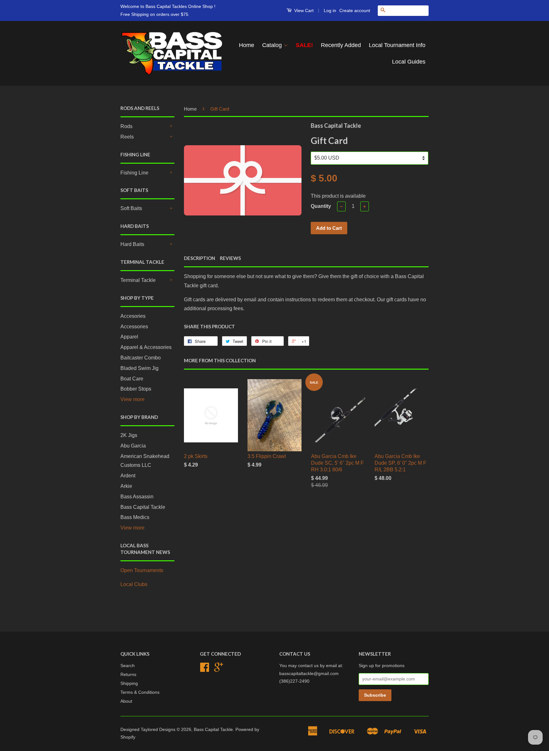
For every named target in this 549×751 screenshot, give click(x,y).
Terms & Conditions (139, 692)
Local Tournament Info (397, 45)
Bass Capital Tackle (142, 507)
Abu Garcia (133, 445)
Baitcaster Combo (140, 357)
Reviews (230, 258)
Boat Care (131, 378)
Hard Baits (132, 244)
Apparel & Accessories (146, 347)
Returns (128, 674)
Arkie (126, 486)
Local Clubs (133, 584)
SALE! (304, 45)
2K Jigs (128, 435)
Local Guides (408, 61)
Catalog (272, 45)
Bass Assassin (136, 496)
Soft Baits (131, 208)
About (126, 701)
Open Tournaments (141, 570)
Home (246, 45)
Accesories (133, 316)
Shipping (129, 683)
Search (127, 665)
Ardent (127, 475)
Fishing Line (134, 172)
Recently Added (341, 45)
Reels (127, 137)
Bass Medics (134, 517)
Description (199, 258)
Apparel (129, 336)
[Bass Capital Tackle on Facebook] (204, 669)
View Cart (303, 10)
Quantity (321, 206)
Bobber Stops (135, 389)
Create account (354, 10)
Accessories (134, 326)
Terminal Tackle (138, 280)
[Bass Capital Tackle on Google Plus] (218, 669)
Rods (126, 126)
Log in (330, 10)
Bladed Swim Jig (139, 368)
